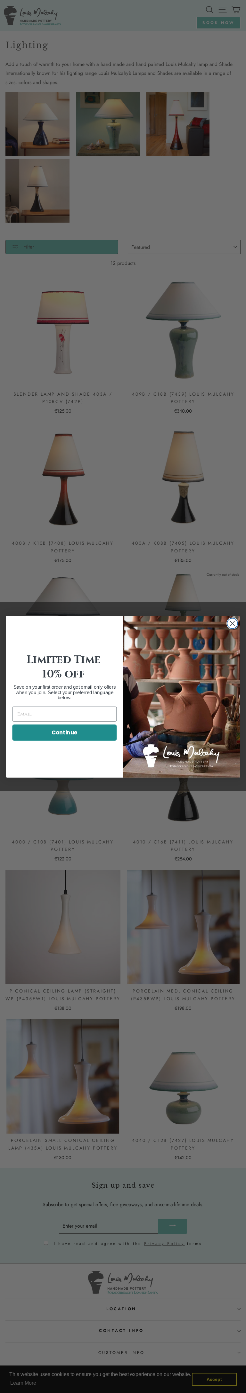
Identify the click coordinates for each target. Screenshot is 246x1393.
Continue (65, 732)
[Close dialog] (232, 623)
